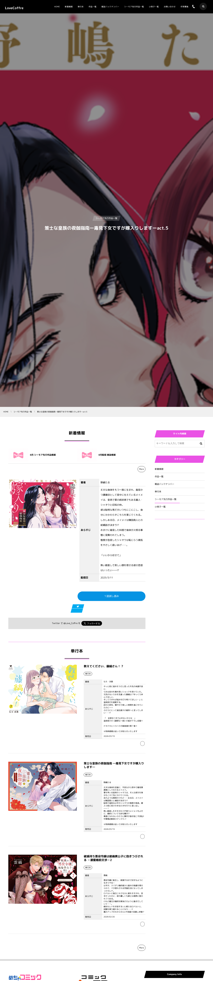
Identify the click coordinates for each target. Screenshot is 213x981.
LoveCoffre (14, 8)
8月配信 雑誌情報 (107, 454)
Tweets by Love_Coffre (168, 529)
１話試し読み (111, 596)
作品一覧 (159, 476)
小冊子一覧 (160, 506)
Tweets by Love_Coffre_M (169, 542)
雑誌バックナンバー (164, 484)
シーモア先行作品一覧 (165, 499)
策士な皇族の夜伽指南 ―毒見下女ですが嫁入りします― (114, 765)
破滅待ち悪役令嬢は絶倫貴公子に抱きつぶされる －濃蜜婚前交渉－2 (113, 858)
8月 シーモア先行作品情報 (43, 454)
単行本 (158, 491)
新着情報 (159, 469)
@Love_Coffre (70, 623)
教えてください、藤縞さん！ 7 (103, 666)
